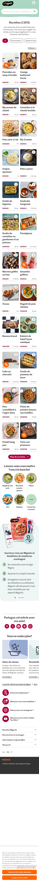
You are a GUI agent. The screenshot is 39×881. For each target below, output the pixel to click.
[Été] (7, 502)
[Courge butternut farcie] (28, 69)
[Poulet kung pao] (10, 437)
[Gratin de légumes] (10, 196)
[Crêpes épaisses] (10, 164)
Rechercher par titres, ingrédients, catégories (19, 11)
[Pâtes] (31, 482)
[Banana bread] (10, 333)
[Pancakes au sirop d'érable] (10, 69)
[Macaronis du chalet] (10, 103)
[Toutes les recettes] (31, 502)
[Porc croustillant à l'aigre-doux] (10, 403)
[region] (19, 864)
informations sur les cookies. (26, 868)
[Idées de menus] (15, 659)
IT (12, 752)
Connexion (21, 597)
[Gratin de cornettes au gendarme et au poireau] (10, 232)
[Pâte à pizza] (28, 164)
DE (3, 752)
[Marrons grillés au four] (10, 267)
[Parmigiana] (28, 232)
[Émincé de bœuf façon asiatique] (28, 333)
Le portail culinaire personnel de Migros (16, 684)
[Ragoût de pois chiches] (28, 299)
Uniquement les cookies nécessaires (19, 872)
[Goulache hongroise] (28, 196)
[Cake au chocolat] (10, 368)
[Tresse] (10, 299)
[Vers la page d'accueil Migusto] (8, 2)
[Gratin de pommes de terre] (28, 368)
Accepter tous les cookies (19, 878)
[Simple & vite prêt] (7, 482)
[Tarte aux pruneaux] (28, 437)
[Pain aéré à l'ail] (10, 133)
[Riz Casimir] (28, 133)
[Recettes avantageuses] (19, 482)
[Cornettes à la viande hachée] (28, 103)
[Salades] (19, 502)
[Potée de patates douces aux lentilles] (28, 403)
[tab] (19, 729)
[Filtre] (5, 40)
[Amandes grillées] (28, 267)
